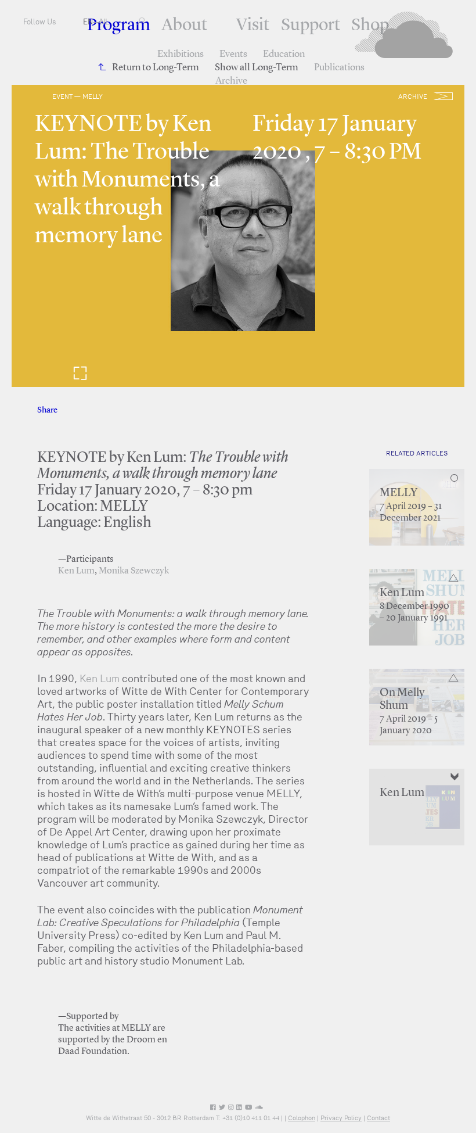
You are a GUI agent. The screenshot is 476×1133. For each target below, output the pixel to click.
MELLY (398, 493)
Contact (378, 1117)
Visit (252, 25)
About (184, 25)
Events (233, 54)
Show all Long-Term (256, 68)
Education (284, 54)
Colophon (301, 1117)
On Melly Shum (402, 699)
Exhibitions (180, 54)
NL (104, 21)
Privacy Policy (341, 1117)
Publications (339, 68)
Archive (231, 81)
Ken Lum (76, 571)
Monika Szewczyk (134, 571)
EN (88, 21)
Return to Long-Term (155, 68)
